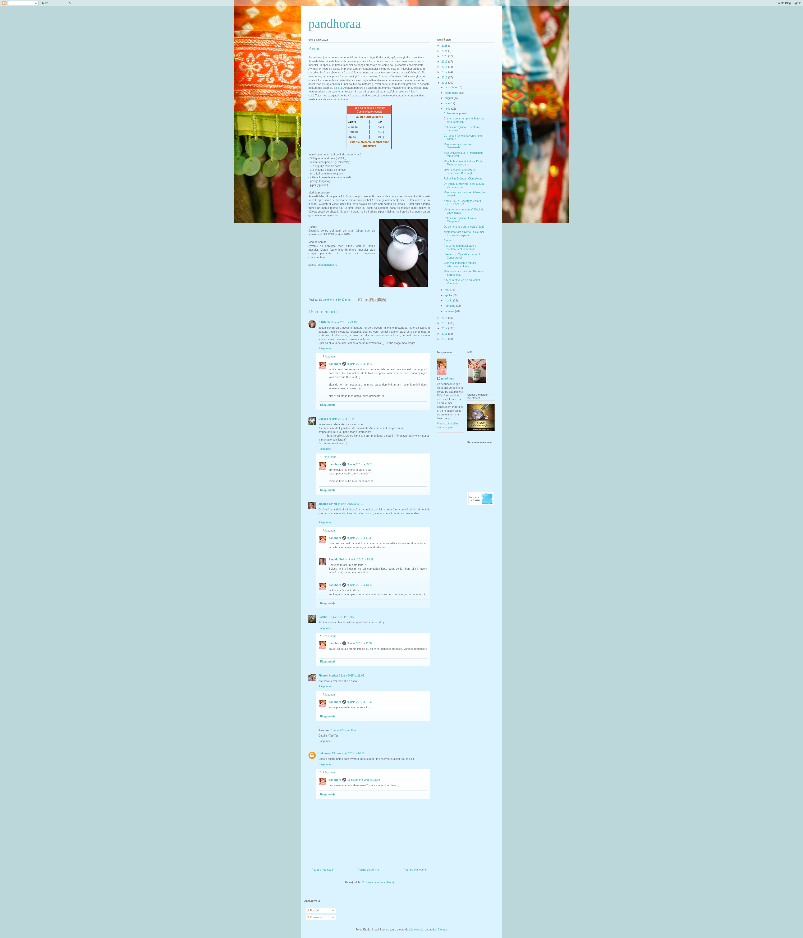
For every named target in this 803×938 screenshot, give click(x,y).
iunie (448, 108)
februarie (450, 305)
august (449, 98)
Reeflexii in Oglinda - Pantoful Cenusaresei (462, 256)
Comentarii (316, 917)
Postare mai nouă (322, 869)
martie (449, 300)
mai (447, 289)
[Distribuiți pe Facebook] (379, 300)
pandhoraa (334, 24)
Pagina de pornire (368, 869)
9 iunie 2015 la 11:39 (359, 643)
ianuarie (450, 311)
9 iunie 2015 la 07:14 (341, 418)
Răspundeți (325, 348)
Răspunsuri (329, 356)
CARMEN (324, 322)
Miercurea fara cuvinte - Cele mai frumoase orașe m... (464, 233)
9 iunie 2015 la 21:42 (359, 702)
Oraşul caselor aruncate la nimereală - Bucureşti (460, 171)
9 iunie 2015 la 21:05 (351, 675)
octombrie (451, 87)
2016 (444, 77)
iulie (447, 103)
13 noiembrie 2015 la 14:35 (348, 753)
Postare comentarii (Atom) (378, 882)
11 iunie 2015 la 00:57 (343, 730)
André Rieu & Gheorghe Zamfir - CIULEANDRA (463, 202)
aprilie (449, 295)
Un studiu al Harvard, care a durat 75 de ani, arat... (464, 185)
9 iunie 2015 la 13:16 (359, 585)
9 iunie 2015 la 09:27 (359, 363)
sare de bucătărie (337, 99)
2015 (444, 82)
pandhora (335, 363)
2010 (444, 339)
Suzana (323, 418)
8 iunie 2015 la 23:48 (344, 322)
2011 (444, 333)
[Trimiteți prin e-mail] (368, 300)
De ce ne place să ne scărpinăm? (464, 226)
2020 (444, 56)
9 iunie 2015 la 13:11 (360, 559)
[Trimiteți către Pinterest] (383, 300)
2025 (444, 45)
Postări (314, 910)
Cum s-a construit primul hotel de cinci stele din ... (464, 120)
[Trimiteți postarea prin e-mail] (360, 299)
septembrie (452, 92)
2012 (444, 328)
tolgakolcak (416, 929)
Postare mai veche (415, 869)
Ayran (447, 240)
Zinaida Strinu (327, 503)
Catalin (322, 617)
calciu (337, 87)
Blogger (442, 929)
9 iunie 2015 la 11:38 (359, 537)
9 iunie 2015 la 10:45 (341, 617)
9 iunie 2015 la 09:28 (359, 464)
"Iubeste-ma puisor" (456, 113)
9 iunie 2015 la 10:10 (350, 503)
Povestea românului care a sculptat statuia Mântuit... (461, 247)
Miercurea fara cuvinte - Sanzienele (458, 146)
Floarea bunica (328, 675)
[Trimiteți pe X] (375, 300)
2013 (444, 323)
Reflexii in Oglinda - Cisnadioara (463, 178)
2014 (444, 317)
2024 (444, 51)
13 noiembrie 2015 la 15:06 (363, 779)
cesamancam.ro (327, 264)
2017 (444, 72)
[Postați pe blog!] (372, 300)
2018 (444, 66)
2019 (444, 61)
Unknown (324, 753)
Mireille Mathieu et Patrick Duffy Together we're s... (463, 163)
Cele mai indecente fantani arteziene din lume (460, 264)
